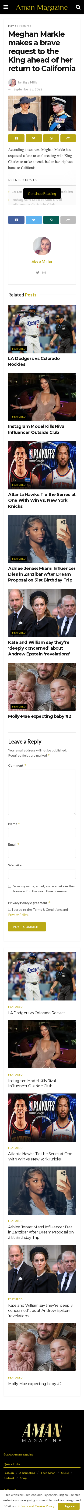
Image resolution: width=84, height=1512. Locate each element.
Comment (17, 765)
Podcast (9, 1478)
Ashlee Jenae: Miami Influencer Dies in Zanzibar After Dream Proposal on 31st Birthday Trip (41, 574)
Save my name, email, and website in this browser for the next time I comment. (44, 888)
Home (12, 25)
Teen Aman (48, 1473)
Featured (25, 25)
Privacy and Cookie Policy (36, 1506)
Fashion (9, 1473)
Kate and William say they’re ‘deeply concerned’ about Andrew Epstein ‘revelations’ (39, 648)
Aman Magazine (42, 7)
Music (65, 1473)
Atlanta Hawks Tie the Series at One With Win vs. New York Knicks (42, 500)
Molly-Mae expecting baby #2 (39, 716)
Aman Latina (27, 1473)
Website (14, 865)
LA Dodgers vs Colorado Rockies (36, 1013)
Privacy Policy (18, 915)
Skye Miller (30, 82)
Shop (23, 1478)
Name (14, 823)
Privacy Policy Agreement (29, 903)
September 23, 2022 (28, 89)
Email (14, 844)
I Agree (69, 1506)
